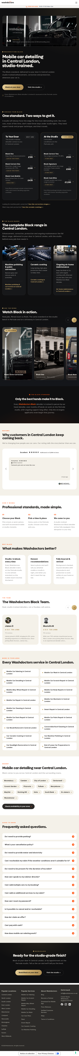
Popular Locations (9, 991)
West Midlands (6, 1036)
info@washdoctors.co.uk (69, 993)
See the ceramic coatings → (32, 207)
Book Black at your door (28, 972)
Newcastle (5, 1019)
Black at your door (12, 87)
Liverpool (5, 1015)
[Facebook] (62, 1004)
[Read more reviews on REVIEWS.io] (64, 484)
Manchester (6, 1012)
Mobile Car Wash (26, 1012)
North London (6, 998)
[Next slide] (74, 320)
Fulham (42, 786)
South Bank (50, 792)
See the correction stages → (39, 204)
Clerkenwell (58, 781)
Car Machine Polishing (28, 1029)
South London (6, 1001)
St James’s (66, 792)
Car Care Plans (26, 1016)
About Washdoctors (49, 991)
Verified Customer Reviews (47, 1011)
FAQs (43, 1016)
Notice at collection (27, 1053)
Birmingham (6, 1022)
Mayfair (8, 792)
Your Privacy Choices (46, 1053)
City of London (41, 781)
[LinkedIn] (69, 1004)
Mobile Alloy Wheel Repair (27, 1004)
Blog (42, 995)
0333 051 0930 (32, 6)
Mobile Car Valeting (27, 995)
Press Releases (46, 1007)
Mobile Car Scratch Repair (27, 999)
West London (6, 1008)
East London (6, 1005)
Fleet (23, 1019)
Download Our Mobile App (48, 1002)
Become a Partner (47, 998)
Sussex (4, 1033)
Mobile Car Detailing (28, 1009)
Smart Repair (25, 1023)
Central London (7, 995)
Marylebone (56, 786)
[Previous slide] (68, 320)
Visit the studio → (35, 87)
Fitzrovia (28, 786)
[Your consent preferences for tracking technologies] (75, 1052)
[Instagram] (66, 1004)
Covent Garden (11, 786)
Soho (37, 792)
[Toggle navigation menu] (76, 3)
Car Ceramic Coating (28, 1026)
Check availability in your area (18, 806)
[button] (6, 469)
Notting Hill (23, 792)
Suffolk (4, 1029)
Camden (25, 781)
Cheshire (4, 1026)
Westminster (10, 798)
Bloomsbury (10, 781)
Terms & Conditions (47, 1019)
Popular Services (28, 991)
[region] (39, 468)
